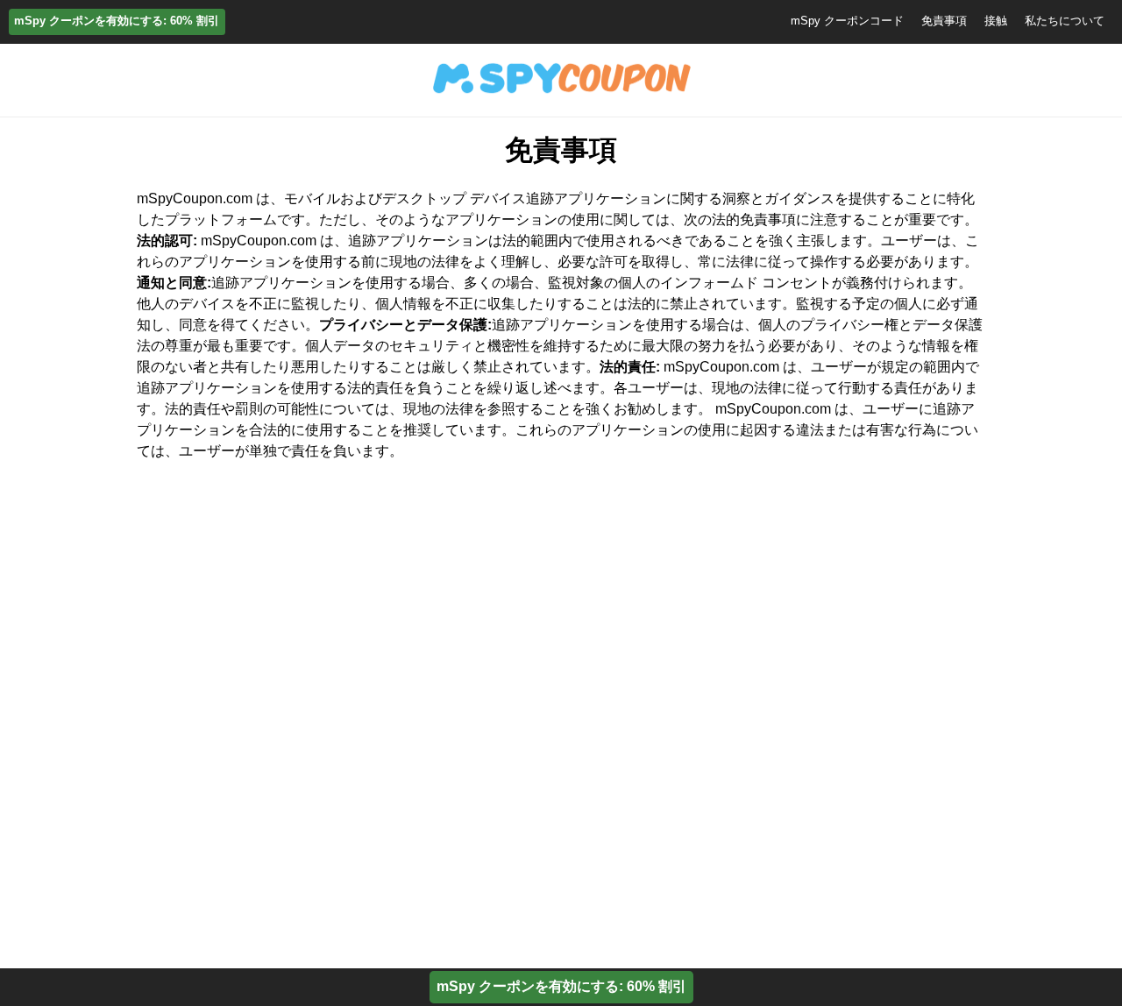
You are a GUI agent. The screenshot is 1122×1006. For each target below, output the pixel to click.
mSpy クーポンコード (847, 20)
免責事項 (944, 20)
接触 (995, 20)
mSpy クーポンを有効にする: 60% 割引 (116, 20)
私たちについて (1064, 20)
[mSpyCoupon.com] (561, 94)
